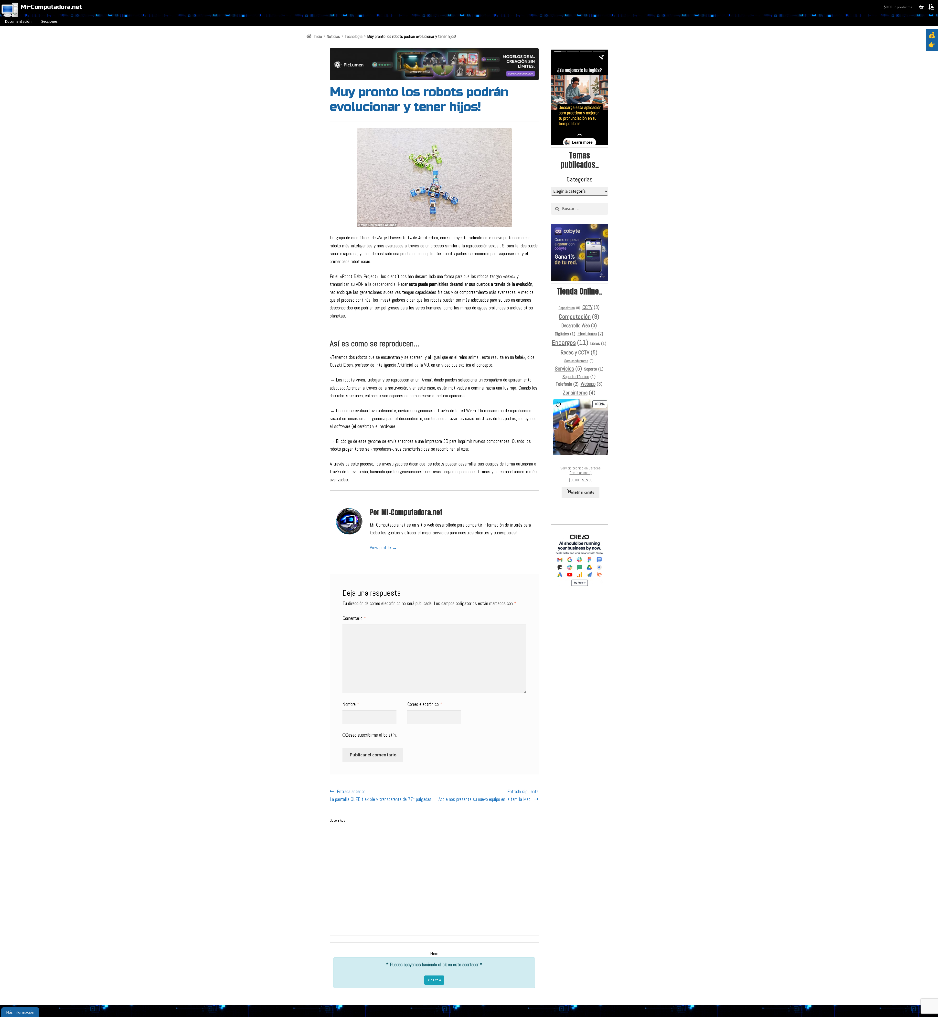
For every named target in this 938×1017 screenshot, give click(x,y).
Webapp (591, 384)
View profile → (383, 547)
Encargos (570, 343)
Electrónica (590, 334)
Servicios (568, 368)
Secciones (49, 21)
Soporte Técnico (579, 376)
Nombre (350, 704)
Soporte (593, 369)
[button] (931, 7)
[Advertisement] (434, 883)
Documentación (18, 21)
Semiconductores (579, 361)
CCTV (590, 307)
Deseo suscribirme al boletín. (371, 735)
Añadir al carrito (582, 492)
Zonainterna (579, 392)
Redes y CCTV (579, 352)
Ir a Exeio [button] (434, 980)
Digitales (565, 334)
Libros (598, 343)
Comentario (354, 618)
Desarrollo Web (579, 325)
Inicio (318, 36)
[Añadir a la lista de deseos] (559, 405)
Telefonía (567, 384)
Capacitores (569, 308)
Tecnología (353, 36)
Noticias (333, 36)
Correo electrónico (424, 704)
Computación (579, 317)
